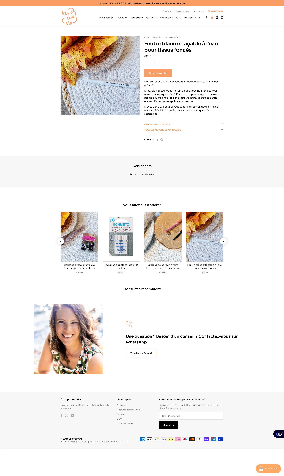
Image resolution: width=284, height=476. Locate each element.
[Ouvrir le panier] (222, 17)
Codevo (124, 441)
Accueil (147, 37)
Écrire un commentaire (142, 174)
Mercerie (157, 37)
